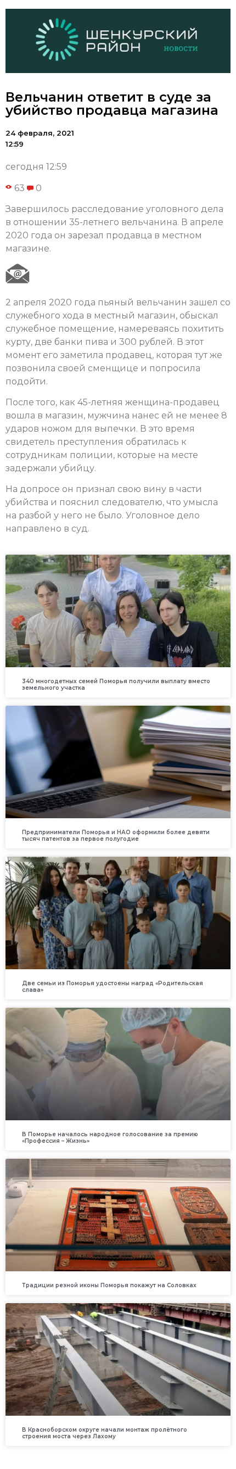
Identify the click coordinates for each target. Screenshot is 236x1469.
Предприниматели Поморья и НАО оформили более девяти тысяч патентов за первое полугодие (116, 835)
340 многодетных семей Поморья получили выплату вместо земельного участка (116, 684)
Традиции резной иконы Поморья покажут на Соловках (109, 1285)
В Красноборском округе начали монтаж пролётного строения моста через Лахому (104, 1433)
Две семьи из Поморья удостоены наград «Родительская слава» (112, 986)
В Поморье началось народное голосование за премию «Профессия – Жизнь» (110, 1137)
